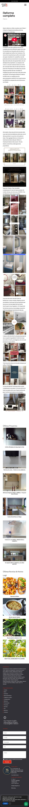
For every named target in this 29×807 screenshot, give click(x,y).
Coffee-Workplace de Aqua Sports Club (14, 447)
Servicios (6, 706)
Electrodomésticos (8, 695)
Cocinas (5, 690)
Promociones (6, 703)
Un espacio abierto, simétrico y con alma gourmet (14, 563)
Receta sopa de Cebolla (14, 617)
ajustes (13, 801)
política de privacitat (17, 759)
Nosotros (6, 710)
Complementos (7, 699)
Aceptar (5, 803)
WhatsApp (13, 788)
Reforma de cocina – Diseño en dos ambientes (14, 469)
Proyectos (6, 704)
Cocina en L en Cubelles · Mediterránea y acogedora (14, 540)
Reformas (6, 701)
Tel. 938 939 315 (15, 775)
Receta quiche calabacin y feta (14, 638)
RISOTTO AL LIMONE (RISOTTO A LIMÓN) (14, 658)
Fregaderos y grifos (8, 697)
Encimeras (6, 693)
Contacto (6, 712)
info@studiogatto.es (15, 785)
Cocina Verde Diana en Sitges (14, 516)
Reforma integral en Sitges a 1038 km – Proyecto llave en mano (14, 493)
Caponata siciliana (14, 596)
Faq (4, 708)
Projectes (5, 19)
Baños (5, 691)
